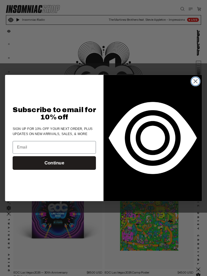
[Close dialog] (195, 81)
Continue (54, 162)
